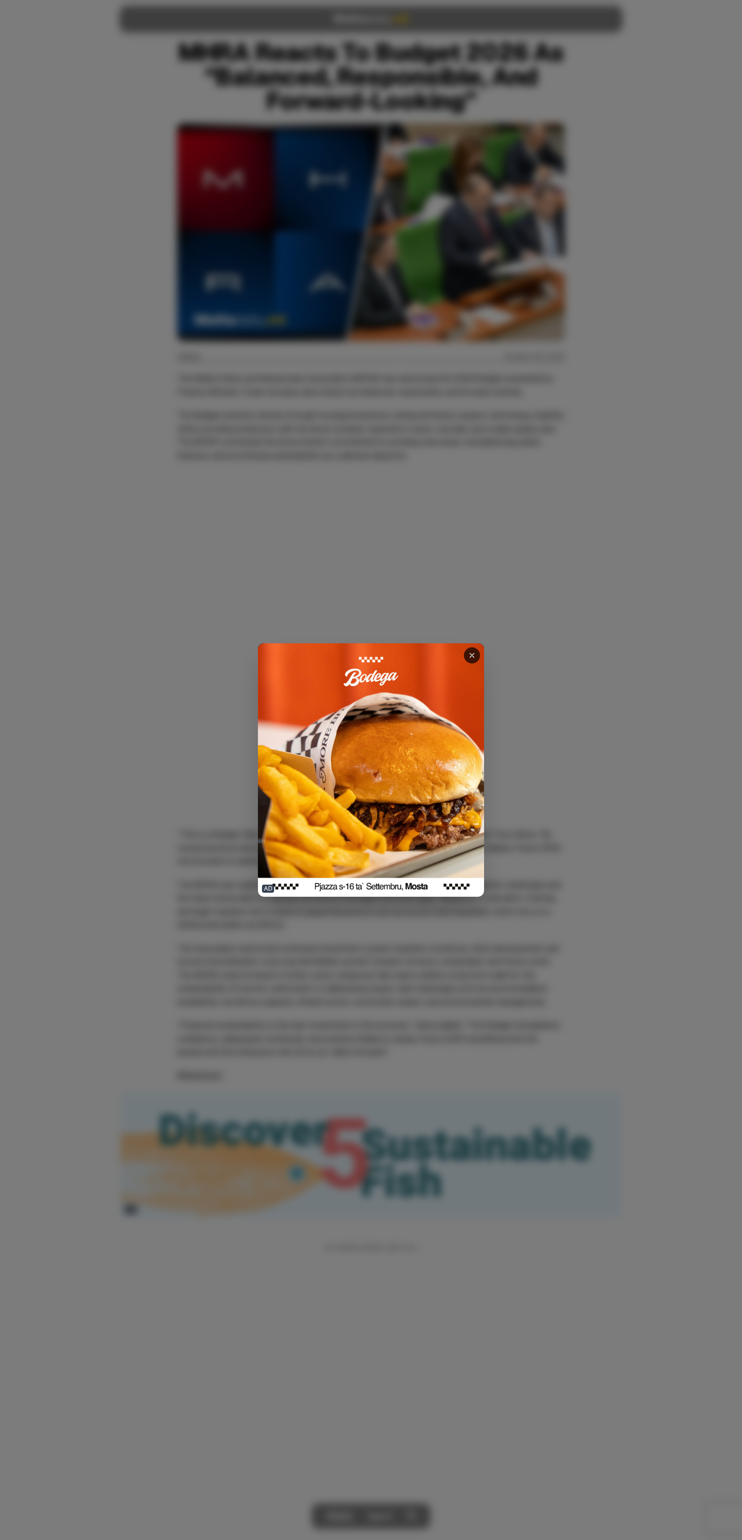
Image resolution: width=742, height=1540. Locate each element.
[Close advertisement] (472, 655)
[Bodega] (371, 770)
